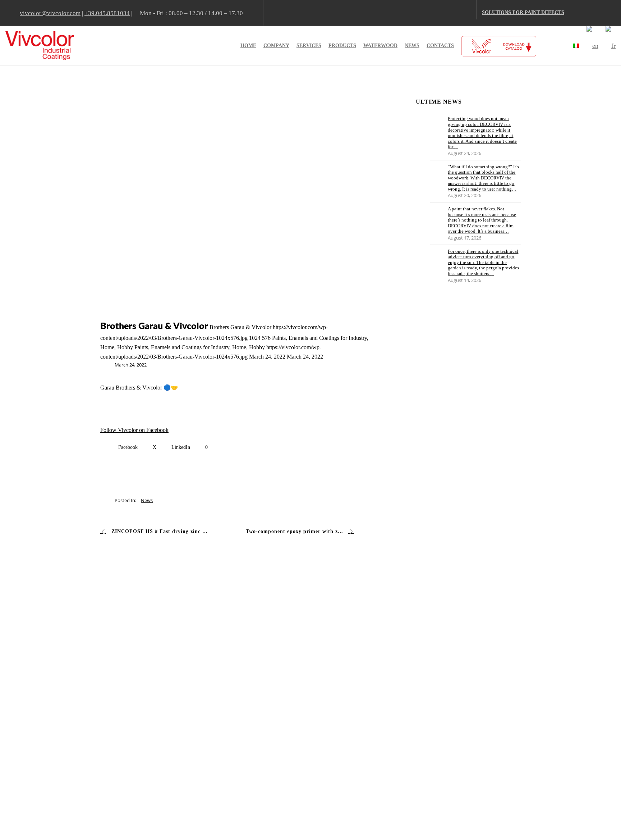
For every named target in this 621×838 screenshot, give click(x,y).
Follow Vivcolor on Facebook (134, 430)
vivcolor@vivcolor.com (50, 13)
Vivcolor (152, 387)
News (147, 500)
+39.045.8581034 (107, 13)
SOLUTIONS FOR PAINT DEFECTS (523, 12)
